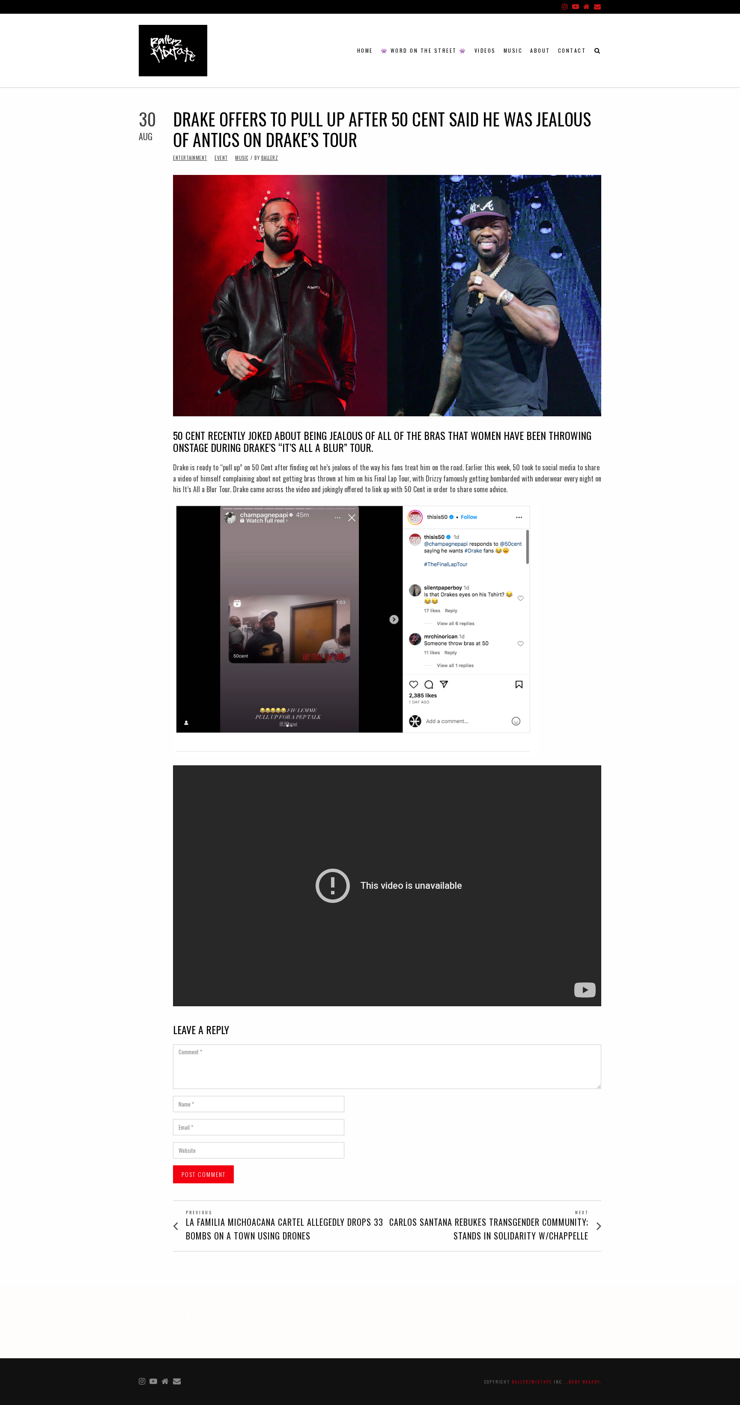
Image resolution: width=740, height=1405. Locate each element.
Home (365, 50)
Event (221, 157)
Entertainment (190, 157)
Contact (572, 50)
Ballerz (269, 157)
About (540, 50)
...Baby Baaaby (582, 1381)
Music (513, 50)
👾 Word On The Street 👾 (424, 50)
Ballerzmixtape (532, 1381)
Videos (485, 50)
